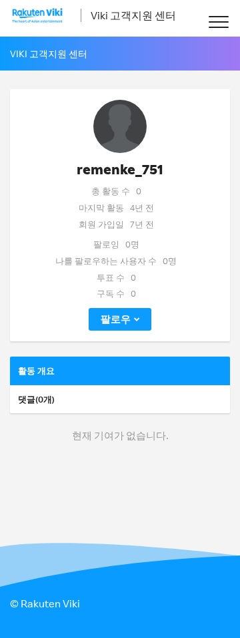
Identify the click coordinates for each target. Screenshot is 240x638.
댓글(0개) (36, 399)
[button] (218, 22)
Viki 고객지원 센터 (133, 15)
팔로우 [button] (116, 319)
